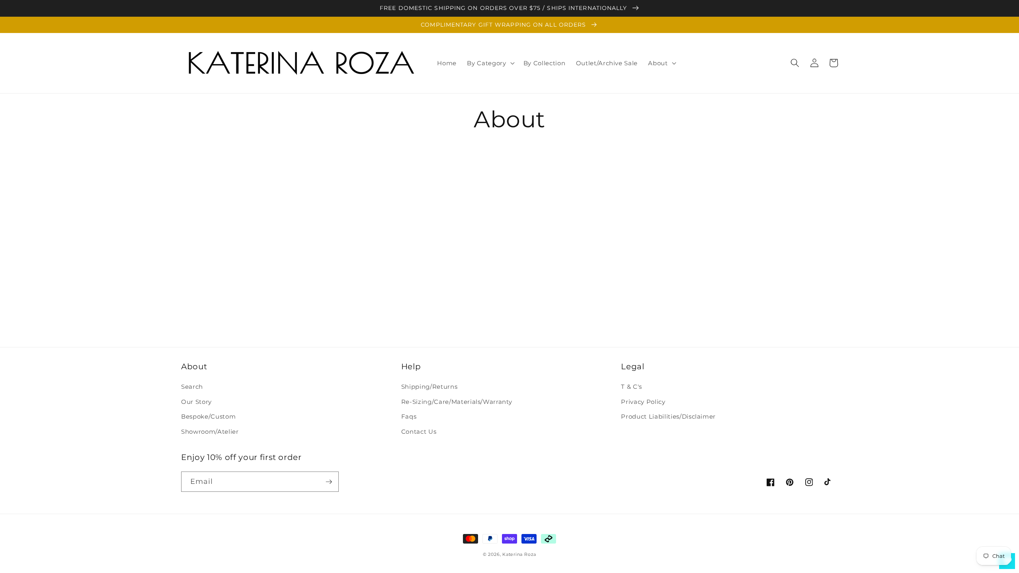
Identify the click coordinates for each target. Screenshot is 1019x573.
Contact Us (419, 431)
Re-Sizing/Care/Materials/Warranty (456, 401)
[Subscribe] (328, 482)
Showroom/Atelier (210, 431)
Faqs (409, 416)
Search (192, 386)
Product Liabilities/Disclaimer (668, 416)
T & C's (631, 386)
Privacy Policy (643, 401)
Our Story (196, 401)
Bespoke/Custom (208, 416)
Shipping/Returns (429, 386)
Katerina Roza (519, 554)
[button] (490, 63)
